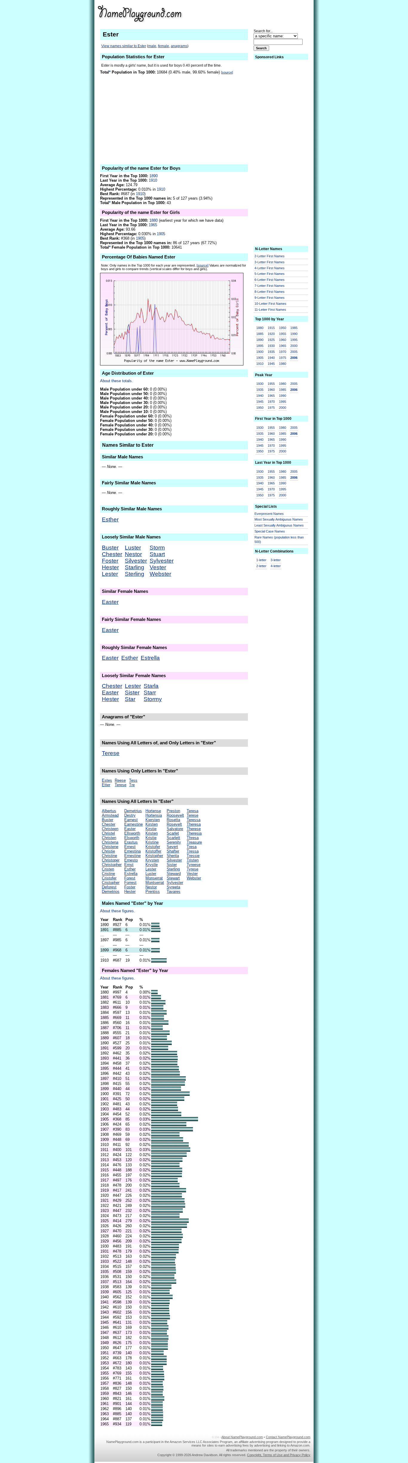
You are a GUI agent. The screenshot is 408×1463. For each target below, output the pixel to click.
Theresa (194, 824)
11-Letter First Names (270, 309)
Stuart (157, 554)
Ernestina (132, 851)
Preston (173, 811)
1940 (271, 357)
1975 (282, 357)
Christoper (110, 860)
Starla (151, 686)
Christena (110, 842)
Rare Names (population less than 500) (279, 539)
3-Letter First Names (269, 262)
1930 (271, 346)
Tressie (193, 855)
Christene (110, 846)
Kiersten (152, 820)
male (152, 46)
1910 (153, 180)
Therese (194, 829)
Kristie (151, 837)
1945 (271, 363)
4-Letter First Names (269, 268)
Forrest (130, 882)
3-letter (276, 560)
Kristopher (154, 855)
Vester (158, 567)
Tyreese (193, 864)
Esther (110, 519)
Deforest (109, 887)
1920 (271, 334)
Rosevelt (174, 824)
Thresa (193, 837)
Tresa (192, 846)
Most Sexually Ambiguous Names (278, 519)
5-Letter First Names (269, 274)
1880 (153, 220)
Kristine (152, 842)
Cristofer (109, 878)
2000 (293, 346)
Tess (133, 780)
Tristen (193, 860)
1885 (259, 334)
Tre (132, 785)
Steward (174, 873)
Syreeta (173, 887)
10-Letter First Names (270, 303)
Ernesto (131, 860)
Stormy (153, 699)
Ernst (129, 864)
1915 (271, 328)
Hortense (153, 811)
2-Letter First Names (269, 256)
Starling (134, 567)
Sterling (134, 574)
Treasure (194, 842)
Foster (110, 561)
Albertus (109, 811)
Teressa (193, 820)
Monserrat (154, 878)
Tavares (173, 891)
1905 (161, 234)
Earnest (131, 820)
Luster (133, 547)
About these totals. (116, 381)
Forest (129, 878)
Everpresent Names (269, 513)
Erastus (131, 842)
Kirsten (151, 824)
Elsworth (131, 837)
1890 (153, 176)
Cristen (108, 869)
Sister (132, 692)
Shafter (173, 851)
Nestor (133, 554)
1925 (271, 340)
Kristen (151, 833)
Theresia (194, 833)
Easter (110, 602)
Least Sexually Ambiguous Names (279, 525)
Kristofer (152, 846)
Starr (150, 692)
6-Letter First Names (269, 279)
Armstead (110, 815)
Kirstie (151, 829)
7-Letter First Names (269, 285)
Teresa (192, 811)
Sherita (173, 855)
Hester (110, 567)
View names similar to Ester (123, 46)
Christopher (112, 864)
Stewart (173, 878)
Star (130, 699)
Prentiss (152, 891)
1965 (153, 225)
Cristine (108, 873)
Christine (109, 855)
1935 (271, 351)
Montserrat (154, 882)
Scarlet (173, 833)
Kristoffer (153, 851)
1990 (293, 334)
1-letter (261, 560)
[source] (227, 72)
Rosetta (173, 820)
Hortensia (153, 815)
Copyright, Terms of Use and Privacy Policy (278, 1455)
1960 (282, 340)
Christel (108, 833)
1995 (293, 340)
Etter (106, 785)
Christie (108, 851)
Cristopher (110, 882)
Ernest (130, 846)
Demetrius (133, 811)
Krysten (152, 860)
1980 (282, 363)
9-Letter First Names (269, 297)
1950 (282, 328)
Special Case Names (269, 531)
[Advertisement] (264, 13)
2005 (293, 351)
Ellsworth (132, 833)
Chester (112, 554)
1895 (259, 346)
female (163, 46)
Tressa (193, 851)
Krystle (151, 864)
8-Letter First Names (269, 291)
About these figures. (117, 911)
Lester (110, 574)
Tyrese (192, 869)
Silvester (136, 561)
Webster (160, 574)
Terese (110, 753)
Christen (109, 837)
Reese (120, 780)
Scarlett (173, 837)
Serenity (174, 842)
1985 (293, 328)
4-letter (276, 566)
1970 (282, 351)
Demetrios (110, 891)
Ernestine (132, 855)
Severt (172, 846)
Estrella (150, 658)
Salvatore (175, 829)
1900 (259, 351)
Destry (130, 815)
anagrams (179, 46)
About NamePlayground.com (242, 1437)
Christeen (110, 829)
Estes (107, 780)
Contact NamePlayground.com (288, 1437)
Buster (110, 547)
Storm (157, 547)
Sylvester (162, 561)
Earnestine (133, 824)
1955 (282, 334)
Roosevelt (175, 815)
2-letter (261, 566)
